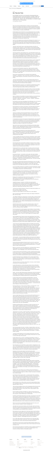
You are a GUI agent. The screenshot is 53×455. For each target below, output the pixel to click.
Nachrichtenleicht (12, 443)
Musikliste (32, 443)
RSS (31, 444)
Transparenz (39, 443)
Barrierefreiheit (39, 445)
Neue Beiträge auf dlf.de (12, 444)
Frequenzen (18, 445)
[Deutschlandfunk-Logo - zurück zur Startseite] (26, 4)
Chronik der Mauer (31, 447)
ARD (21, 447)
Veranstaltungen (33, 442)
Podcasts (18, 442)
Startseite (10, 8)
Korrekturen (39, 444)
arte (27, 447)
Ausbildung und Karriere (40, 442)
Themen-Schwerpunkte (12, 445)
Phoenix (26, 447)
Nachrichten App (19, 444)
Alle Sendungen (14, 8)
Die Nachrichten (11, 442)
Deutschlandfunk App (19, 443)
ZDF (23, 447)
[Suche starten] (39, 6)
